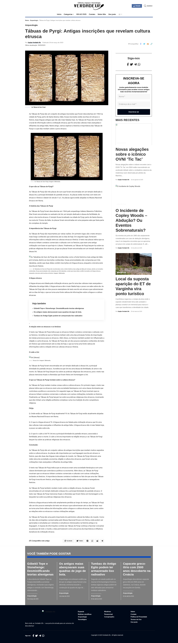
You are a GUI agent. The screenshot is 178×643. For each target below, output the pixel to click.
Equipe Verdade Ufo (34, 42)
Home (27, 20)
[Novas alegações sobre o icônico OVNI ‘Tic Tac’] (134, 134)
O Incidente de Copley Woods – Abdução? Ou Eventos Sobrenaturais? (131, 220)
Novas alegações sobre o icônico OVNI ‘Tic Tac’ (132, 154)
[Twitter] (131, 64)
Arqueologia (34, 20)
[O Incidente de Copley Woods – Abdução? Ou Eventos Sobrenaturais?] (134, 195)
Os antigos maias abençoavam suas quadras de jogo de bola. (58, 312)
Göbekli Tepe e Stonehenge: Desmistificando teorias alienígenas (59, 308)
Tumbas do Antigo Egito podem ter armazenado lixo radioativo (58, 316)
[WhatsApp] (139, 64)
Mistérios (121, 142)
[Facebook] (127, 64)
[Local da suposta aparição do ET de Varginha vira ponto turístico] (134, 264)
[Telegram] (135, 64)
